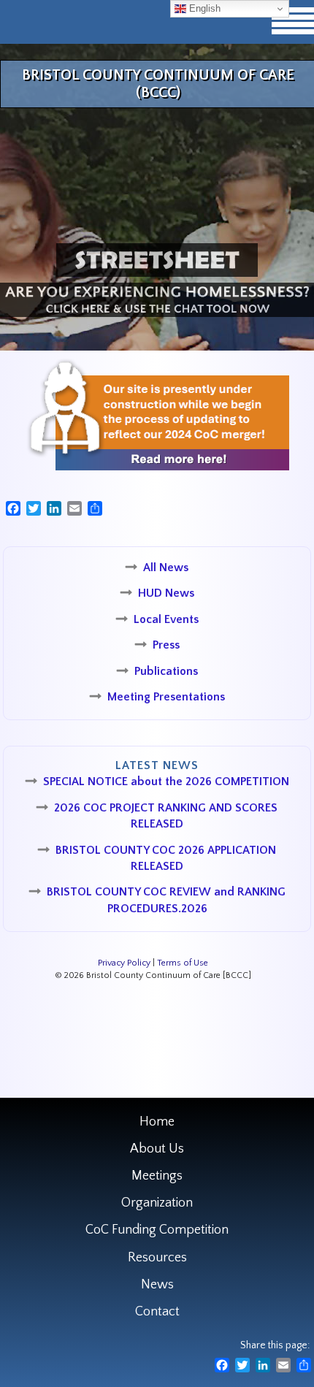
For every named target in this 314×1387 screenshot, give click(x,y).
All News (165, 567)
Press (166, 645)
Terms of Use (182, 963)
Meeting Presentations (166, 696)
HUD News (166, 593)
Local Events (166, 619)
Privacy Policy (124, 963)
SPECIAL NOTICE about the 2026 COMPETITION (166, 781)
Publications (166, 671)
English (203, 8)
